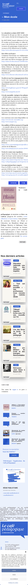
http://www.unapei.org (9, 121)
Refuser (14, 574)
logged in (15, 389)
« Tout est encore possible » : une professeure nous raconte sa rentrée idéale (19, 290)
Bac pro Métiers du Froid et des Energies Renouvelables (19, 351)
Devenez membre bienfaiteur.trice (18, 414)
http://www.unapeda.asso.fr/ (11, 92)
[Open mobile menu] (18, 3)
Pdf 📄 (23, 182)
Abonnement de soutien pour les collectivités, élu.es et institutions (18, 440)
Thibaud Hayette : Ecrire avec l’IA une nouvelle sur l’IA (19, 313)
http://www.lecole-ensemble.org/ (12, 120)
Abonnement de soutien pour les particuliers (18, 431)
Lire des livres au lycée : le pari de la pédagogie (19, 332)
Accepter (14, 570)
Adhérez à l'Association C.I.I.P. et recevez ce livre (18, 405)
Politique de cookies (13, 582)
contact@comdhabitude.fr (11, 493)
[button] (25, 552)
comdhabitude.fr (8, 495)
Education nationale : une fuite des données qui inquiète (19, 267)
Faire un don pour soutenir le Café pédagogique (18, 423)
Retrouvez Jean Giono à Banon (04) (19, 370)
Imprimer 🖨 (13, 182)
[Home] (9, 10)
